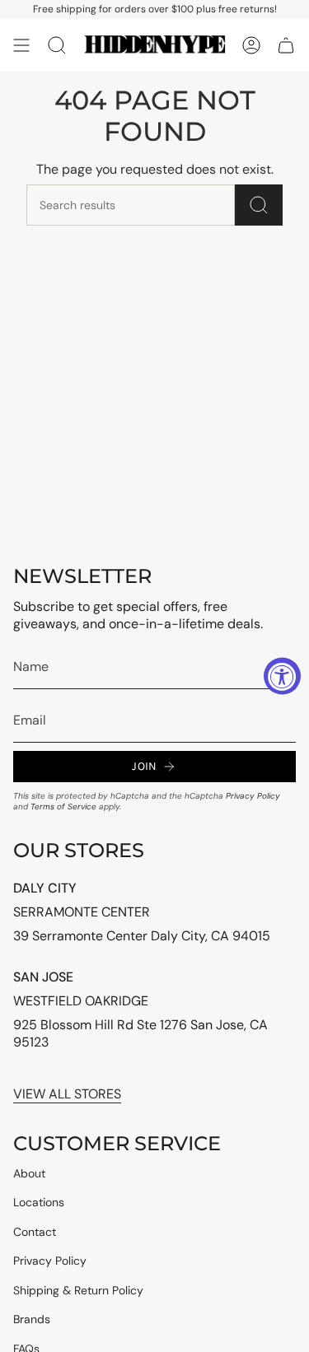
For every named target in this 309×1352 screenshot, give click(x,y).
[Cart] (286, 45)
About (29, 1173)
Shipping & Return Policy (78, 1290)
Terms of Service (63, 806)
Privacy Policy (253, 795)
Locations (38, 1202)
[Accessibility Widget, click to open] (282, 676)
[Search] (259, 205)
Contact (34, 1231)
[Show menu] (21, 45)
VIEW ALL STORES (67, 1094)
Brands (31, 1319)
